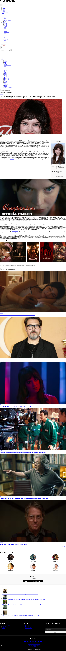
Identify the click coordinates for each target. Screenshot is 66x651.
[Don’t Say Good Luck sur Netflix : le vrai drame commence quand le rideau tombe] (33, 312)
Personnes (5, 16)
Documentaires (4, 599)
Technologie (4, 9)
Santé (5, 21)
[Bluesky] (35, 641)
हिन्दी (5, 28)
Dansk (5, 27)
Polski (5, 33)
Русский (5, 36)
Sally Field (10, 561)
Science (3, 11)
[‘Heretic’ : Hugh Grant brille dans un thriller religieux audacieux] (33, 541)
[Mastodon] (38, 641)
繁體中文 (5, 42)
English (5, 23)
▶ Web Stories (33, 638)
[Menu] (1, 5)
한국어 (5, 31)
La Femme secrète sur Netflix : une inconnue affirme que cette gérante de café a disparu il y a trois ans (21, 594)
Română (5, 35)
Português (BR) (6, 79)
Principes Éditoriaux (28, 625)
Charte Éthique (27, 626)
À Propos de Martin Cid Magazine (7, 625)
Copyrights (34, 646)
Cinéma (3, 8)
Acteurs (1, 94)
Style (5, 17)
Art (2, 14)
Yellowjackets (32, 265)
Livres (5, 15)
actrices (8, 265)
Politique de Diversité (28, 627)
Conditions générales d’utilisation (34, 644)
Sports (3, 13)
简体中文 (5, 40)
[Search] (1, 47)
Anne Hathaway (33, 561)
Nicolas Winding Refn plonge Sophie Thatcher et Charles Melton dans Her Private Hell (18, 406)
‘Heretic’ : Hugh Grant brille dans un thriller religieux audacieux (13, 544)
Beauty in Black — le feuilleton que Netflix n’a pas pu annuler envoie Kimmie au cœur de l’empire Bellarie (21, 615)
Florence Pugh (10, 570)
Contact (3, 629)
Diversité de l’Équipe (28, 629)
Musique (3, 10)
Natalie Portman (55, 570)
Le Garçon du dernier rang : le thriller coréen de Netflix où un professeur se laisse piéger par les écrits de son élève (24, 498)
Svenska (5, 37)
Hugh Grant (58, 222)
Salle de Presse (4, 626)
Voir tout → (64, 546)
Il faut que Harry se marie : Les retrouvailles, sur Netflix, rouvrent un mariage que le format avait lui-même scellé (23, 604)
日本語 (5, 74)
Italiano (5, 73)
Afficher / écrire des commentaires (33, 581)
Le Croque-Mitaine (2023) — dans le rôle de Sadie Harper (46, 260)
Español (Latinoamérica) (8, 43)
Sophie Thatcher (21, 265)
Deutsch (5, 25)
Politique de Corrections (28, 628)
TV (2, 7)
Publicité (3, 628)
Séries (1, 496)
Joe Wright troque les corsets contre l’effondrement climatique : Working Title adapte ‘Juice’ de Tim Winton (23, 360)
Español (5, 24)
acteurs (6, 265)
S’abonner (56, 632)
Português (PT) (6, 78)
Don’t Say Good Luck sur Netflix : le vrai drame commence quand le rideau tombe (17, 315)
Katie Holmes (33, 570)
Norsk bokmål (6, 32)
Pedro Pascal (12, 159)
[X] (27, 641)
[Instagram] (33, 641)
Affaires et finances (5, 12)
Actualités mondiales (7, 20)
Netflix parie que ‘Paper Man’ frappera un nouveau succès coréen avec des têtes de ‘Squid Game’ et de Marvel (23, 452)
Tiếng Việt (6, 39)
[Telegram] (41, 641)
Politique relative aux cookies (34, 645)
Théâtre (5, 18)
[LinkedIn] (30, 641)
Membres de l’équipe (5, 627)
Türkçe (5, 38)
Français (3, 22)
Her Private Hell (15, 231)
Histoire (5, 19)
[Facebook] (25, 641)
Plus (2, 59)
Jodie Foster (55, 561)
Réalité (3, 604)
